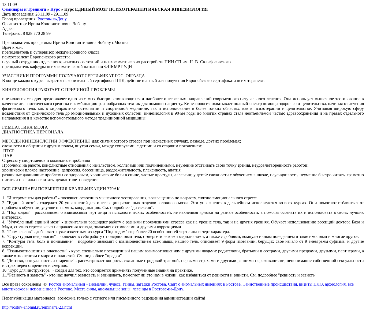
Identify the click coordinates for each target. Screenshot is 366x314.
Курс (55, 9)
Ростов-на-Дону (52, 19)
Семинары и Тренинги (24, 9)
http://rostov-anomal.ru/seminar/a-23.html (37, 307)
